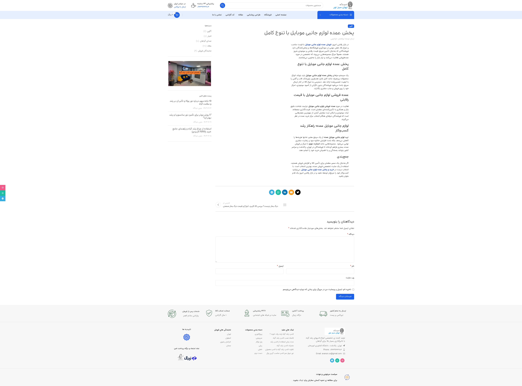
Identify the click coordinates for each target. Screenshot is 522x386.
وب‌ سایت (350, 277)
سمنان (228, 345)
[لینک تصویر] (335, 331)
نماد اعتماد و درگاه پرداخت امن (186, 348)
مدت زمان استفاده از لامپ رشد (282, 341)
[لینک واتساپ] (278, 192)
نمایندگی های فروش (222, 329)
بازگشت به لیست (284, 204)
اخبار (209, 36)
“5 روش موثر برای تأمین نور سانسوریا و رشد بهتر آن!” (190, 117)
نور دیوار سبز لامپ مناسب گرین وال (280, 353)
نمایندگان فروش (204, 50)
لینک (301, 380)
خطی (260, 349)
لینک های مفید (288, 329)
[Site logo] (341, 5)
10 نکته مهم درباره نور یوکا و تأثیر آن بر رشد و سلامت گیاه (190, 103)
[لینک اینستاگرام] (342, 360)
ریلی (260, 345)
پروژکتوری (258, 334)
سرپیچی (259, 338)
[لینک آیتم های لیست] (320, 349)
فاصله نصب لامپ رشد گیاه (283, 338)
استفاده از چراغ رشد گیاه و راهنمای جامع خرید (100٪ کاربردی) (192, 130)
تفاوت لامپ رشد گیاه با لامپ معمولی (279, 349)
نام (352, 266)
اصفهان (228, 338)
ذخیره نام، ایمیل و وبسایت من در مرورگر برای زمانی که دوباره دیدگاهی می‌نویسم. (316, 289)
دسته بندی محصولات (253, 329)
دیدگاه (350, 234)
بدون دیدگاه (197, 108)
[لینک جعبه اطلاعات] (336, 314)
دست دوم (258, 353)
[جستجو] (222, 5)
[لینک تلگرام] (271, 192)
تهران (229, 334)
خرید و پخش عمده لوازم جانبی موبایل (317, 169)
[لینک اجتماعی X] (298, 192)
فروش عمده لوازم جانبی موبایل (318, 44)
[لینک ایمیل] (291, 192)
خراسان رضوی (225, 341)
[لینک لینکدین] (285, 192)
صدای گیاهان (205, 41)
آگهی (351, 26)
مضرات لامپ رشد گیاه (285, 345)
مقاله (209, 46)
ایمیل (280, 266)
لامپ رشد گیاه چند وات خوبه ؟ (282, 334)
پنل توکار (259, 341)
